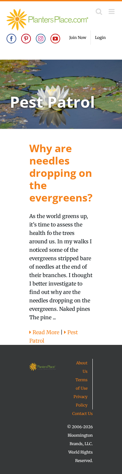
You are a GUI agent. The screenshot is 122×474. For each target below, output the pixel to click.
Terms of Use (81, 384)
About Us (82, 367)
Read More (45, 332)
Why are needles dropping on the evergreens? (60, 172)
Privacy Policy (81, 400)
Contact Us (82, 413)
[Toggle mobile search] (99, 11)
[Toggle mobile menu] (112, 11)
